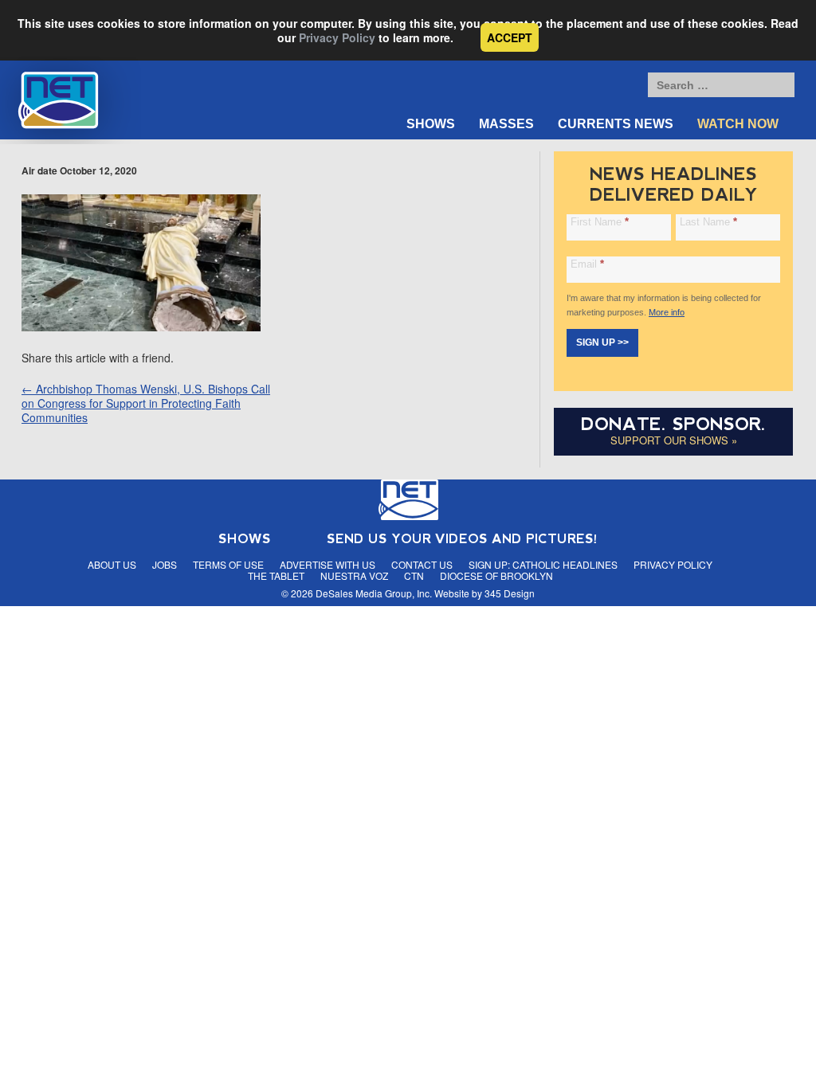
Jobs (164, 564)
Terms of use (228, 564)
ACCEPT (509, 37)
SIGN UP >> (602, 342)
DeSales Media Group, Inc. (374, 593)
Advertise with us (327, 564)
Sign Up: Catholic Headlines (543, 564)
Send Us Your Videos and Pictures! (462, 539)
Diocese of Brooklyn (496, 575)
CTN (414, 575)
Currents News (615, 124)
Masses (506, 124)
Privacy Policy (337, 37)
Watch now (738, 124)
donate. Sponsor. (673, 424)
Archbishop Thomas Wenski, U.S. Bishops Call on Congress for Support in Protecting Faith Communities (146, 403)
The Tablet (276, 575)
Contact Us (422, 564)
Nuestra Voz (354, 575)
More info (667, 312)
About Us (112, 564)
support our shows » (673, 440)
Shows (430, 124)
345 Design (509, 593)
